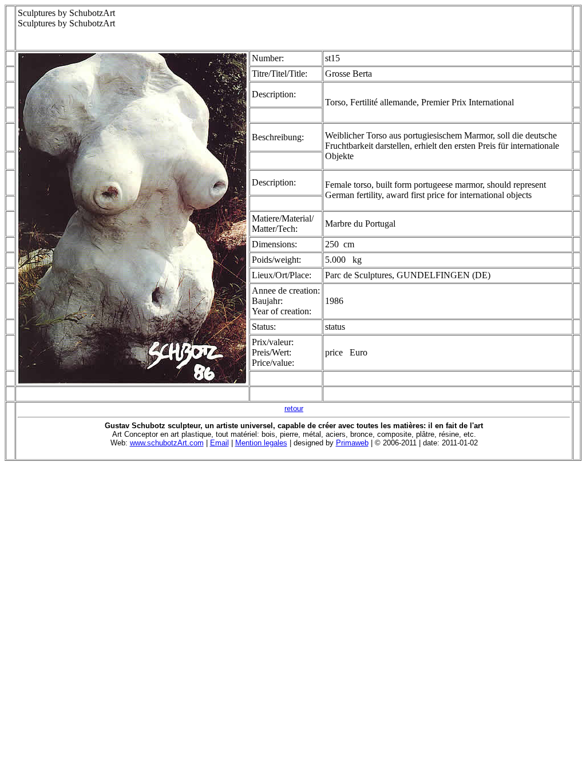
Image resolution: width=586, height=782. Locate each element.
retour (293, 408)
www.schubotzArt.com (167, 443)
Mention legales (261, 443)
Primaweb (352, 443)
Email (219, 443)
